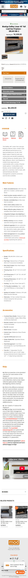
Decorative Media (8, 91)
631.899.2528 (16, 548)
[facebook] (15, 558)
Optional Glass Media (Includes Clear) (12, 95)
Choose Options (6, 512)
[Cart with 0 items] (25, 6)
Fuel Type (6, 73)
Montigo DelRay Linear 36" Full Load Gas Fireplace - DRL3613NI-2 (21, 522)
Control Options (8, 87)
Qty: (3, 111)
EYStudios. (17, 576)
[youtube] (11, 558)
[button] (14, 14)
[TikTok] (17, 558)
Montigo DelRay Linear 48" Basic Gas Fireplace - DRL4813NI (6, 522)
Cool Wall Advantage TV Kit (11, 102)
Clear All (23, 64)
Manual (13, 138)
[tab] (14, 128)
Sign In (21, 6)
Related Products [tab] (7, 501)
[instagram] (13, 558)
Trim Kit (5, 99)
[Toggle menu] (2, 6)
